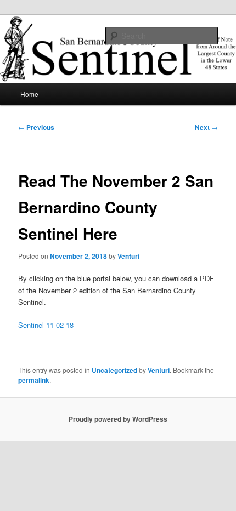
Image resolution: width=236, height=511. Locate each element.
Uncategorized (114, 370)
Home (29, 94)
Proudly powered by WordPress (118, 419)
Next (206, 127)
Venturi (128, 256)
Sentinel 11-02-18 (46, 325)
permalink (33, 380)
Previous (36, 127)
